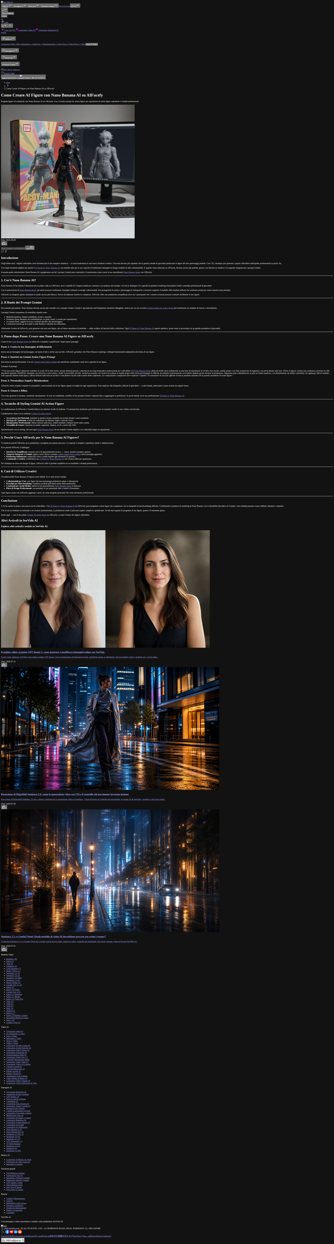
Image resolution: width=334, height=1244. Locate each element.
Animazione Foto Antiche (17, 1076)
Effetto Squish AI (13, 1071)
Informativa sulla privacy (16, 1203)
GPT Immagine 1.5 (14, 1141)
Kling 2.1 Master (13, 997)
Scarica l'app (9, 73)
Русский (39, 1236)
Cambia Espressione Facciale (18, 1111)
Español (25, 1236)
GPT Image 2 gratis (14, 1182)
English (4, 1236)
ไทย (74, 1236)
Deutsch (31, 1236)
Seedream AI (11, 1148)
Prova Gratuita (7, 13)
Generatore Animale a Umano (18, 1118)
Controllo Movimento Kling (17, 1060)
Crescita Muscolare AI (15, 1069)
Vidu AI (9, 964)
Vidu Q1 (9, 1004)
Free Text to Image (14, 1187)
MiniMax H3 (11, 959)
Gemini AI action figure (41, 413)
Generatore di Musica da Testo (18, 1159)
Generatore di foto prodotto (17, 1094)
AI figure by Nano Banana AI (47, 268)
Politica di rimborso (14, 1210)
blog (8, 82)
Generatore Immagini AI (16, 1092)
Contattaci (10, 1212)
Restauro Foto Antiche (15, 1108)
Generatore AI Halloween (17, 1127)
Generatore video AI (9, 44)
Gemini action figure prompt (45, 362)
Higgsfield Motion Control (17, 1018)
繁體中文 (62, 1236)
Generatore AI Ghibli (15, 1125)
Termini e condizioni (14, 1205)
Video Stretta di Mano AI (16, 1078)
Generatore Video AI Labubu (18, 1064)
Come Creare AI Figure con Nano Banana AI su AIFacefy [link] (30, 88)
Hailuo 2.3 (10, 1013)
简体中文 (54, 1236)
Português (18, 1236)
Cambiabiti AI (12, 1101)
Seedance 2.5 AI (13, 973)
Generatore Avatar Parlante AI (18, 1048)
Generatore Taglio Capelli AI (18, 1106)
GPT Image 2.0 (12, 1097)
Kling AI (10, 961)
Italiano (94, 1236)
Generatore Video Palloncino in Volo (21, 1083)
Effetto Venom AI (13, 1074)
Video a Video (79, 44)
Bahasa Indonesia (104, 1236)
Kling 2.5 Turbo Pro (14, 999)
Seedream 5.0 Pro (13, 1151)
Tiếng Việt (80, 1236)
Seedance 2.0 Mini (14, 978)
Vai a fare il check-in (11, 70)
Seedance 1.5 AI (13, 980)
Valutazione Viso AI (14, 1175)
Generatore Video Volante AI (18, 1081)
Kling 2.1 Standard (14, 994)
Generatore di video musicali (18, 1045)
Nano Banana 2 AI (14, 1129)
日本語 (10, 1236)
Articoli (67, 6)
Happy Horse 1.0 (13, 982)
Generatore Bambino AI (16, 1120)
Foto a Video (41, 44)
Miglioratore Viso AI (14, 1115)
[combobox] (4, 10)
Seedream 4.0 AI (13, 1146)
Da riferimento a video (27, 44)
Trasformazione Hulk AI (16, 1055)
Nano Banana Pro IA (15, 1132)
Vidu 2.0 (9, 1001)
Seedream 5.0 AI (13, 1137)
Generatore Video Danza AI (17, 1050)
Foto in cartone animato (16, 1099)
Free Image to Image (14, 1190)
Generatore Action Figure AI (18, 1122)
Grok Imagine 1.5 (13, 968)
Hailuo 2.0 (10, 1011)
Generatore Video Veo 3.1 (17, 1057)
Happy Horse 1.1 (13, 971)
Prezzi (61, 6)
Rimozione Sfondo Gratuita (17, 1180)
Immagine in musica (14, 1164)
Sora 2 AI (10, 1020)
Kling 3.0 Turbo (13, 990)
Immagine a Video (54, 44)
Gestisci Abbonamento (15, 1198)
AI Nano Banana (13, 1144)
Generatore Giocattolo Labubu (18, 1113)
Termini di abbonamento (16, 1208)
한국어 (69, 1236)
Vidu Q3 (9, 1006)
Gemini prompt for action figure (160, 308)
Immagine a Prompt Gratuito (18, 1178)
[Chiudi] (2, 19)
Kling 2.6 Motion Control (16, 1015)
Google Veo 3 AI (13, 992)
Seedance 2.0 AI (13, 975)
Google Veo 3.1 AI (14, 985)
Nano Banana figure (131, 272)
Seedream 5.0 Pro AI (14, 1134)
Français (46, 1236)
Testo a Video (68, 44)
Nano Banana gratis (14, 1185)
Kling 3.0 (10, 987)
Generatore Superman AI (16, 1052)
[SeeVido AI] (7, 2)
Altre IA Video (92, 44)
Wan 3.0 (9, 1008)
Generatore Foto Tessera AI (17, 1104)
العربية (88, 1236)
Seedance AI (11, 966)
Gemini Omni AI (13, 1022)
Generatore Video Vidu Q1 (17, 1062)
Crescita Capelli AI (14, 1067)
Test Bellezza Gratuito (15, 1173)
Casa (6, 22)
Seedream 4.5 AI (13, 1139)
